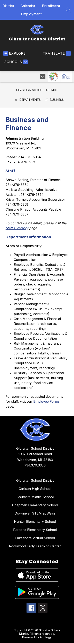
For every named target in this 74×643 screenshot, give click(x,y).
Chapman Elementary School (35, 505)
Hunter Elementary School (35, 521)
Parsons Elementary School (35, 530)
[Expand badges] (42, 76)
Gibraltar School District (37, 90)
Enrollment (51, 6)
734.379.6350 (35, 465)
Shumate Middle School (35, 497)
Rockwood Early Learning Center (35, 546)
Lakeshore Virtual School (35, 538)
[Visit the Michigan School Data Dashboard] (66, 76)
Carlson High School (35, 489)
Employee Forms (46, 401)
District (8, 6)
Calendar (28, 6)
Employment (31, 14)
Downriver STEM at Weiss (35, 513)
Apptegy (46, 637)
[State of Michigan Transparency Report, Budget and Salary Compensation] (54, 76)
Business (57, 99)
